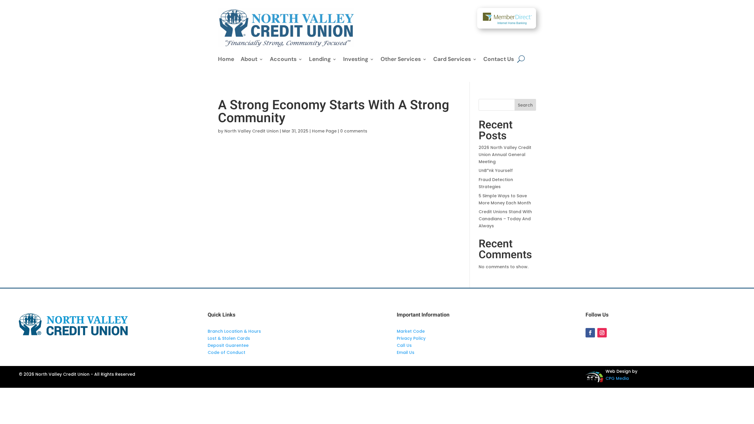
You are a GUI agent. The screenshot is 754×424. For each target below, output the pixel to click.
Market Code (411, 331)
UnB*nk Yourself (496, 170)
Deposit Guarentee (228, 345)
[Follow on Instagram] (602, 332)
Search (525, 105)
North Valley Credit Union (251, 131)
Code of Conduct (226, 352)
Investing (355, 60)
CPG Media (617, 378)
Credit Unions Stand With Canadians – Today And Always (505, 219)
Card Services (452, 60)
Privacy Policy (411, 338)
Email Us (405, 352)
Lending (320, 60)
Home (226, 60)
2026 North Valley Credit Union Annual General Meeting (505, 155)
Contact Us (498, 60)
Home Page (324, 131)
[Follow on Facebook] (590, 332)
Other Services (401, 60)
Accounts (283, 60)
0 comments (353, 131)
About (249, 60)
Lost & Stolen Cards (229, 338)
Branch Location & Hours (234, 331)
